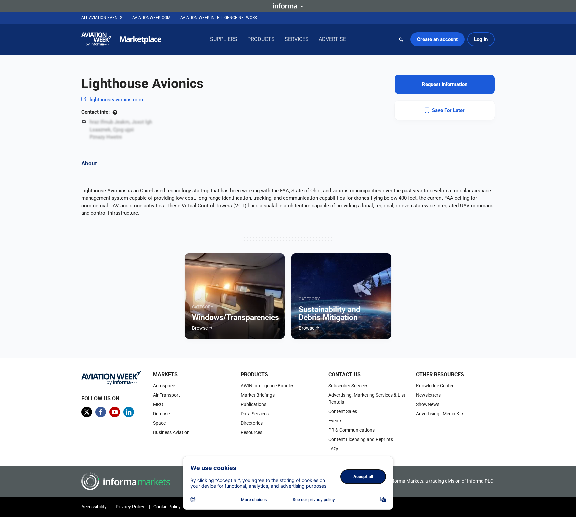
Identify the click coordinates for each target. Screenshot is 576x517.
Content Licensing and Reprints (360, 439)
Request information (444, 84)
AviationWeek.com (151, 17)
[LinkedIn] (128, 412)
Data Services (255, 413)
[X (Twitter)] (86, 412)
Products (261, 39)
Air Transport (166, 395)
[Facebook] (100, 412)
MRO (158, 404)
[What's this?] (114, 112)
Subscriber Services (348, 385)
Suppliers (223, 39)
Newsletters (428, 395)
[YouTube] (114, 412)
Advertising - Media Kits (440, 413)
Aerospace (164, 385)
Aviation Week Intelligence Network (218, 17)
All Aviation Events (101, 17)
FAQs (333, 448)
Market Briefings (258, 395)
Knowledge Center (435, 385)
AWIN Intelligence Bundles (267, 385)
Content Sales (342, 411)
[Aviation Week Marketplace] (121, 39)
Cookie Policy (167, 506)
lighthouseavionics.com (116, 100)
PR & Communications (351, 430)
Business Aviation (171, 432)
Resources (251, 432)
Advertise (332, 39)
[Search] (401, 39)
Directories (252, 423)
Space (159, 423)
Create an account (437, 39)
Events (335, 420)
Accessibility (94, 506)
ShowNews (427, 404)
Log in (481, 39)
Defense (161, 413)
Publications (253, 404)
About (89, 163)
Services (297, 39)
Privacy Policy (130, 506)
